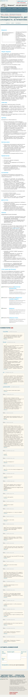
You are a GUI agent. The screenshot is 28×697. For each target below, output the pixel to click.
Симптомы (14, 8)
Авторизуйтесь (5, 664)
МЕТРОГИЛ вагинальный (14, 287)
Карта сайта (12, 693)
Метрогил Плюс (14, 317)
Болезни (9, 8)
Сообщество (3, 8)
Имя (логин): (4, 652)
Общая (3, 23)
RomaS (4, 342)
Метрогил (11, 308)
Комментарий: (10, 651)
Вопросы (8, 23)
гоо (3, 372)
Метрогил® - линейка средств (16, 298)
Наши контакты (13, 692)
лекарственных (16, 228)
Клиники (25, 8)
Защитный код (23, 652)
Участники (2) (18, 23)
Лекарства (20, 8)
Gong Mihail (5, 331)
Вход (18, 2)
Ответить (5, 339)
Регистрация (23, 2)
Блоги (12, 23)
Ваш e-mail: (3, 659)
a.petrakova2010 (6, 386)
